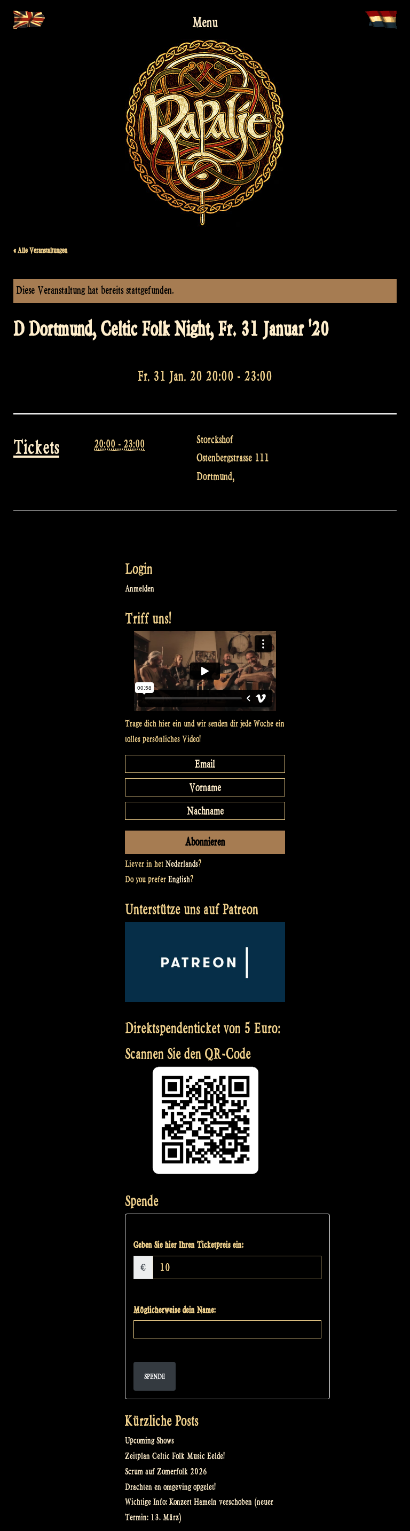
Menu (205, 22)
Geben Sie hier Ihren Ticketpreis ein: (188, 1245)
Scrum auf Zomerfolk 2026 (166, 1471)
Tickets (36, 447)
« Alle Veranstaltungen (40, 250)
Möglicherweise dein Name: (174, 1310)
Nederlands (181, 864)
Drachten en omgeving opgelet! (170, 1487)
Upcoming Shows (149, 1441)
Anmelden (139, 589)
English (179, 879)
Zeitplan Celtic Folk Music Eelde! (175, 1456)
